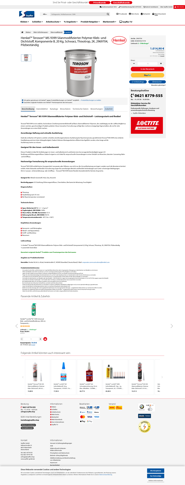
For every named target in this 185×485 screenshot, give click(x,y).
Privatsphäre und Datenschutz (59, 453)
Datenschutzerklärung (105, 474)
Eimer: (133, 60)
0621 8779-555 (29, 407)
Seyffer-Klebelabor (139, 113)
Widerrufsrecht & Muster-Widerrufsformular (58, 449)
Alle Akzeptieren (155, 471)
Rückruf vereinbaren (151, 7)
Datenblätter (42, 108)
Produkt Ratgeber (89, 21)
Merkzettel (146, 14)
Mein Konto (135, 14)
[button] (134, 63)
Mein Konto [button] (180, 7)
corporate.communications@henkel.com (96, 262)
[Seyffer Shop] (28, 14)
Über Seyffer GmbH (166, 7)
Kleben (23, 21)
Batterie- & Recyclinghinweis (59, 455)
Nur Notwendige (155, 476)
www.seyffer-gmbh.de (28, 459)
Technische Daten (80, 108)
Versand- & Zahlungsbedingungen (61, 443)
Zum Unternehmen (58, 422)
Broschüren (65, 108)
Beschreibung (28, 108)
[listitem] (37, 377)
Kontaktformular (27, 428)
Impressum (53, 463)
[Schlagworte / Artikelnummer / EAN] (108, 14)
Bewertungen (97, 108)
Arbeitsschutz (52, 21)
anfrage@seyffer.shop (27, 457)
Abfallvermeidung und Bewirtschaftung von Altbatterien (62, 459)
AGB (51, 446)
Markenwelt (109, 21)
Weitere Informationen (155, 480)
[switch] (150, 409)
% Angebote (70, 21)
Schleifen (36, 21)
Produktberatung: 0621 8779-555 (130, 7)
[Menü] (154, 404)
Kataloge (54, 108)
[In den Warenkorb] (45, 339)
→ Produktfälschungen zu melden (90, 100)
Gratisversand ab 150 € (109, 7)
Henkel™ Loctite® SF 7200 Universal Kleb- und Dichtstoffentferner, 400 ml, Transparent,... (33, 321)
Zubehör (109, 108)
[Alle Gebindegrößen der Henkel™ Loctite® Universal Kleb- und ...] (33, 309)
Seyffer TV (127, 21)
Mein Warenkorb (57, 419)
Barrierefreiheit (55, 465)
